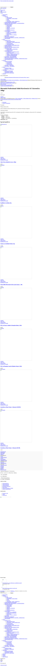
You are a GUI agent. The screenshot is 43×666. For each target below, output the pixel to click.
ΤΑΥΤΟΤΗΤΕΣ (7, 38)
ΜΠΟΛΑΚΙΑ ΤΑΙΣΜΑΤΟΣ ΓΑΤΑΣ (11, 57)
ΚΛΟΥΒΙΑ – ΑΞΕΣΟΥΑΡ (9, 65)
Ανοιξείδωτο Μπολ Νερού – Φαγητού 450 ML (10, 447)
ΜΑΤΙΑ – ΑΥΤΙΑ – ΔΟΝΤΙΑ (12, 34)
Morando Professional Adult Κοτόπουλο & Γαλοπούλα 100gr (10, 99)
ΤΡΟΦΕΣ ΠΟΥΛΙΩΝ (8, 61)
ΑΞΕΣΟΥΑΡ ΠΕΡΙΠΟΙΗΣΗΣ (12, 55)
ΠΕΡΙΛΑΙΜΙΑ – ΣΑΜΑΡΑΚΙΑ (12, 629)
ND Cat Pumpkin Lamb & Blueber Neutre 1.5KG (11, 366)
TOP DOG (2, 462)
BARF (8, 19)
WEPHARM (2, 452)
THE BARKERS (3, 463)
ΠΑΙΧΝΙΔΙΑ (7, 35)
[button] (4, 200)
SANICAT (2, 468)
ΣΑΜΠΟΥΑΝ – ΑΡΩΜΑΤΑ (11, 31)
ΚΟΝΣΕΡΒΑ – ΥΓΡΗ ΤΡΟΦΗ (12, 18)
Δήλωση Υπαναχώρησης (7, 489)
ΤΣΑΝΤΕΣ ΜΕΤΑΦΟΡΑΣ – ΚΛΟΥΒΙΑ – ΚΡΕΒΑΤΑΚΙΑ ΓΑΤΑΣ (16, 58)
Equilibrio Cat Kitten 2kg (5, 202)
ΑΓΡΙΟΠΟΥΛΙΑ (9, 64)
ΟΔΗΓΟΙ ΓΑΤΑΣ (10, 630)
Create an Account (3, 665)
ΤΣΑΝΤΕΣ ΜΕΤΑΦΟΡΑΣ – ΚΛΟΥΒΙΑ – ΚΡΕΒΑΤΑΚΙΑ (15, 37)
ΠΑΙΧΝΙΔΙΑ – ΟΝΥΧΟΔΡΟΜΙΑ (10, 56)
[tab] (4, 102)
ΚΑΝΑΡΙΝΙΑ (9, 62)
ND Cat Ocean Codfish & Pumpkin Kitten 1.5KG (11, 325)
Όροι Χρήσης (5, 487)
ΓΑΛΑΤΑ (8, 20)
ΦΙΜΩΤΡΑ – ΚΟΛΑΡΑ (11, 28)
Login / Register (5, 656)
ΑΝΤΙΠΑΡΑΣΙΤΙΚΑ (8, 46)
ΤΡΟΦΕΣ (6, 16)
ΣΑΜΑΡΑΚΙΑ (9, 26)
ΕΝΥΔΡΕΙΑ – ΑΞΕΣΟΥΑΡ (9, 69)
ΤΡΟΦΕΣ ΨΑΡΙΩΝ (8, 68)
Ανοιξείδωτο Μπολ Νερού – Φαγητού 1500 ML (10, 407)
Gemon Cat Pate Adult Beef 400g (6, 85)
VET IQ (1, 458)
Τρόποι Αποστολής (6, 484)
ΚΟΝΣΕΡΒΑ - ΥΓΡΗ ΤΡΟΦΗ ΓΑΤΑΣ (21, 80)
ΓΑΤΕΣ (7, 80)
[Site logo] (3, 8)
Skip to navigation (3, 0)
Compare (4, 655)
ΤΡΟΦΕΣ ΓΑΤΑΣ (8, 40)
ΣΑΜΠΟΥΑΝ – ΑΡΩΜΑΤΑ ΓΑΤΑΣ (13, 51)
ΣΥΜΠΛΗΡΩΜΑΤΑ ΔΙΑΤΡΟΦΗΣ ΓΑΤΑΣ (12, 45)
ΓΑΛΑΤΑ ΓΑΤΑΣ (10, 43)
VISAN (1, 456)
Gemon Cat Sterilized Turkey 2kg (7, 243)
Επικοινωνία (5, 495)
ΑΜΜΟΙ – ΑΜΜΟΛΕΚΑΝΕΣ (12, 54)
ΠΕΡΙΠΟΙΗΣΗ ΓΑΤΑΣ (8, 631)
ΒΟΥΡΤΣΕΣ (9, 33)
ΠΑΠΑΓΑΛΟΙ (9, 63)
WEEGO (2, 454)
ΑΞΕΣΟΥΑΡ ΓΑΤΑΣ (8, 48)
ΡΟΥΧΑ (8, 609)
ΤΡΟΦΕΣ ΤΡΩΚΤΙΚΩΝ (9, 651)
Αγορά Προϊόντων (6, 483)
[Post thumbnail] (4, 587)
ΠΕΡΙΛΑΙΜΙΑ (9, 25)
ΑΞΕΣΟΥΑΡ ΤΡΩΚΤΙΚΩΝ (9, 72)
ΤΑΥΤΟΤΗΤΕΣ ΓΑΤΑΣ (9, 59)
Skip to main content (10, 0)
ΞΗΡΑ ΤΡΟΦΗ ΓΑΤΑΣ (11, 41)
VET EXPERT (3, 459)
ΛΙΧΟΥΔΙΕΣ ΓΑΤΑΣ (10, 44)
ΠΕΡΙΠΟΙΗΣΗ (7, 30)
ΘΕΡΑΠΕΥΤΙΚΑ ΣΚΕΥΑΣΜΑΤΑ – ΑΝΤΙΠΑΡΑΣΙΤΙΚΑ (14, 23)
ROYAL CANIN (3, 469)
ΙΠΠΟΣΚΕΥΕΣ (3, 451)
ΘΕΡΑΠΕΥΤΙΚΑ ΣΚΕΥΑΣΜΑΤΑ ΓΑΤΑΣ (12, 47)
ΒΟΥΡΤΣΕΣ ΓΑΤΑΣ (10, 52)
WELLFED (2, 453)
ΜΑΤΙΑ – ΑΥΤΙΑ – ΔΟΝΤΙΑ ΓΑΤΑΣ (13, 53)
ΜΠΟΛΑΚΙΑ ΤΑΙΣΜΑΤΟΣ (9, 36)
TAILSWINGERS (3, 465)
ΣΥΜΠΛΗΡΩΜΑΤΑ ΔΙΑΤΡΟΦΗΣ (11, 22)
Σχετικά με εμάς (5, 493)
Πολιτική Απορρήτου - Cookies (8, 488)
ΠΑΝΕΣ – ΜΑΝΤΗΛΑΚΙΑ (11, 32)
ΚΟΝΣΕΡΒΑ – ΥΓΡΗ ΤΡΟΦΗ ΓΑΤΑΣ (13, 42)
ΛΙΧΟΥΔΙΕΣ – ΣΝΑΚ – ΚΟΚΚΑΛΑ (13, 21)
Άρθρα (4, 494)
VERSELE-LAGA (3, 460)
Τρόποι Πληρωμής (6, 485)
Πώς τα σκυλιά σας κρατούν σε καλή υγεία (10, 588)
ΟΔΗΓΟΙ (8, 27)
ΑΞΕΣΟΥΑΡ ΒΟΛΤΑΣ (8, 24)
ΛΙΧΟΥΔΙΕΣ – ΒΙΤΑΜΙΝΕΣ (9, 66)
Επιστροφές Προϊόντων (6, 486)
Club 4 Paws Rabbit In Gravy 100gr (8, 162)
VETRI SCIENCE (3, 457)
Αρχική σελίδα (3, 80)
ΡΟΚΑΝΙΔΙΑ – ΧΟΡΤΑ (9, 71)
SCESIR (1, 467)
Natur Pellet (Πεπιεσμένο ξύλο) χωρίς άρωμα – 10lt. (11, 284)
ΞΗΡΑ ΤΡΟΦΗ (9, 17)
